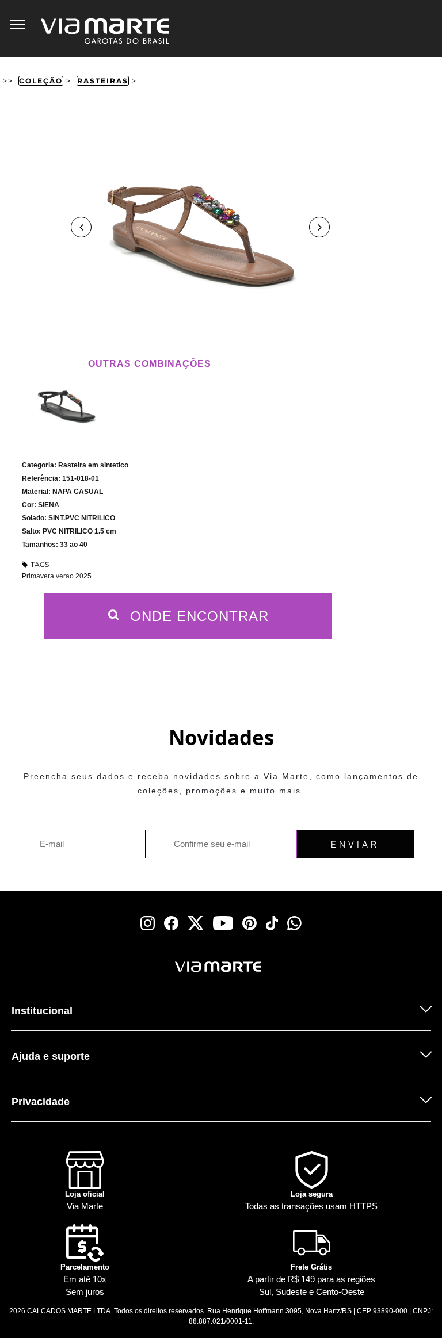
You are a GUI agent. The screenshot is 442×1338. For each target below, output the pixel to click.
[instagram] (148, 923)
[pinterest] (249, 923)
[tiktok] (272, 923)
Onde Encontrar (197, 616)
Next (319, 227)
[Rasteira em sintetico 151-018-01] (66, 404)
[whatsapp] (294, 923)
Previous (81, 227)
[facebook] (171, 923)
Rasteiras (102, 80)
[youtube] (223, 923)
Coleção (41, 80)
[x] (195, 923)
